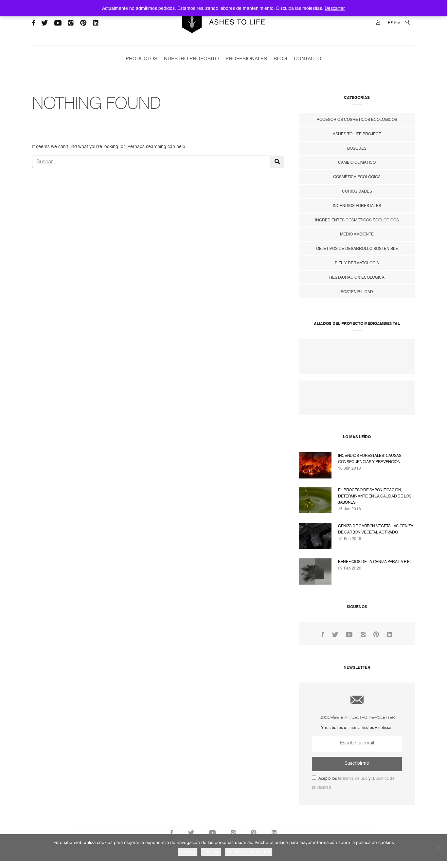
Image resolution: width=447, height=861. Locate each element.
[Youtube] (349, 635)
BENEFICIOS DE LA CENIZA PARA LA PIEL (375, 561)
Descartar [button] (335, 8)
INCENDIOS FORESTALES (357, 205)
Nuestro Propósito (191, 59)
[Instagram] (363, 635)
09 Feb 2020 (349, 568)
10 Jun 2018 (349, 468)
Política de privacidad (248, 851)
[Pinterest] (376, 635)
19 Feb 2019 (349, 538)
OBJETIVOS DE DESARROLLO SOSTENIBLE (357, 248)
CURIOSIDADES (357, 191)
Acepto (187, 851)
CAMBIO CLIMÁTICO (357, 162)
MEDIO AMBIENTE (357, 234)
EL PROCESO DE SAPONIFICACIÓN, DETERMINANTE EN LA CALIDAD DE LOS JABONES (374, 496)
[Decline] (439, 847)
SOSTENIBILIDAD (357, 292)
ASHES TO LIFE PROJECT (357, 134)
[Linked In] (389, 635)
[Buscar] (407, 23)
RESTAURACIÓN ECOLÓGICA (356, 277)
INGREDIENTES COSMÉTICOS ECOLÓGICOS (357, 220)
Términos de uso (352, 778)
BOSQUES (357, 148)
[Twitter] (335, 635)
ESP (392, 22)
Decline (211, 851)
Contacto (307, 59)
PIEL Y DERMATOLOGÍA (357, 263)
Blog (280, 59)
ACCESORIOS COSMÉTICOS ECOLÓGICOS (357, 119)
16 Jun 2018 (349, 509)
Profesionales (246, 59)
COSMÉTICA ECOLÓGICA (357, 177)
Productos (141, 59)
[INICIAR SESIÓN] (378, 23)
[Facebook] (323, 635)
